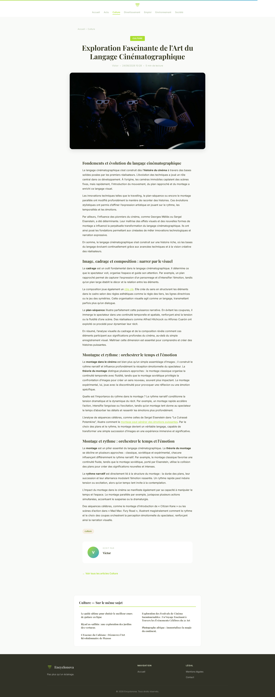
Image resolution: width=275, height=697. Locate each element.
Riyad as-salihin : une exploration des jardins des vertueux (106, 626)
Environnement (163, 12)
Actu (106, 12)
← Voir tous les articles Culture (100, 573)
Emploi (148, 12)
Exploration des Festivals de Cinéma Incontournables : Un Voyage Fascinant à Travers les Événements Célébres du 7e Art (166, 617)
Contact (190, 677)
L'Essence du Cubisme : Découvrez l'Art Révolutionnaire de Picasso (103, 636)
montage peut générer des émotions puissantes (149, 421)
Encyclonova (64, 667)
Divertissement (132, 12)
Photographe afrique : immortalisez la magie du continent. (167, 629)
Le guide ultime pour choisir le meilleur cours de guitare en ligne (106, 615)
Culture (116, 12)
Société (179, 12)
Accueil (96, 12)
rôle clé (128, 289)
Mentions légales (194, 671)
